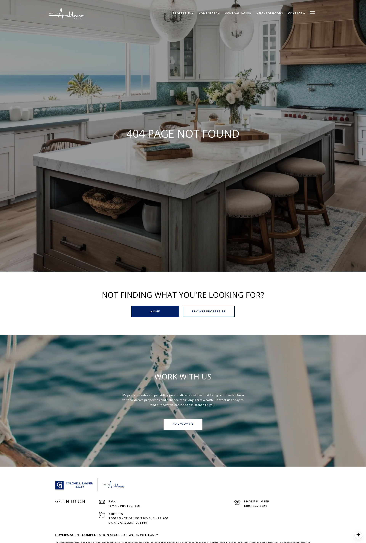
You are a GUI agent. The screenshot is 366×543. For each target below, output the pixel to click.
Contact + (296, 13)
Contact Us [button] (183, 424)
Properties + (183, 13)
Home (155, 311)
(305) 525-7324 (255, 505)
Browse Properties (209, 311)
